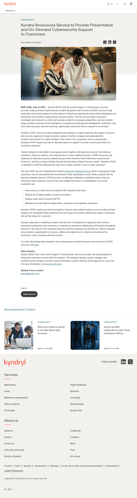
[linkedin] (123, 361)
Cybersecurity (27, 20)
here (37, 245)
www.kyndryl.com (54, 264)
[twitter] (130, 361)
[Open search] (125, 4)
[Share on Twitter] (104, 42)
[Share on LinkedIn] (109, 42)
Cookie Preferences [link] (13, 470)
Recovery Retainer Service (78, 171)
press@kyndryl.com (30, 273)
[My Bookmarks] (117, 4)
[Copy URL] (114, 42)
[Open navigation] (131, 4)
